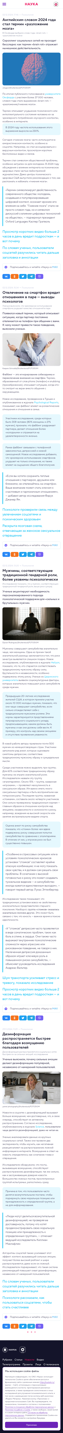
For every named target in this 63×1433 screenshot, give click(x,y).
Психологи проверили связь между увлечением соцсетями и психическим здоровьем (29, 514)
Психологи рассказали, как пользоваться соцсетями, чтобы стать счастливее (27, 1302)
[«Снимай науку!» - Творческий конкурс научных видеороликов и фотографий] (56, 4)
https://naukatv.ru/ (47, 1382)
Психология (27, 14)
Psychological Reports (46, 402)
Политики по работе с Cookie (17, 1409)
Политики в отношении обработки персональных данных (29, 1407)
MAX (55, 267)
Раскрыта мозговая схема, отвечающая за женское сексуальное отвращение (31, 530)
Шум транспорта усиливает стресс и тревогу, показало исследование (30, 980)
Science (39, 1126)
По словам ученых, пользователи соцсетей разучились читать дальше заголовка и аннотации (30, 252)
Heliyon (55, 662)
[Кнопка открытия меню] (4, 4)
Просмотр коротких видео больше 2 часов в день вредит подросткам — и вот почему (30, 236)
